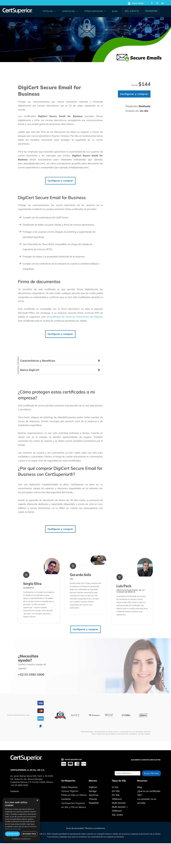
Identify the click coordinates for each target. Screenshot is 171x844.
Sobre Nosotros (69, 787)
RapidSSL (94, 802)
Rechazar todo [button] (29, 834)
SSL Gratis (117, 814)
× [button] (37, 800)
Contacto (66, 799)
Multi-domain (119, 802)
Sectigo (93, 791)
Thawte (93, 799)
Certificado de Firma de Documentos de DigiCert (76, 316)
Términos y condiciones (95, 828)
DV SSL (116, 795)
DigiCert (93, 787)
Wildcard (117, 799)
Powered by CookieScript (21, 839)
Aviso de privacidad (74, 828)
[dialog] (21, 820)
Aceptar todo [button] (12, 834)
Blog (139, 787)
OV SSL (116, 791)
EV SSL (115, 787)
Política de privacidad (13, 829)
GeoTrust (93, 795)
